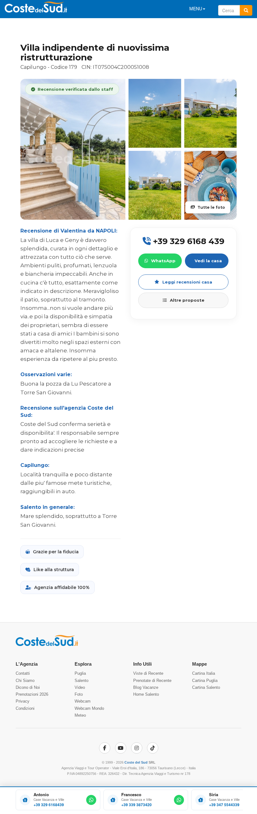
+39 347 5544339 (224, 804)
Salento (81, 680)
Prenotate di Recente (152, 680)
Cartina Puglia (205, 680)
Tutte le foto (211, 207)
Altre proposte (187, 300)
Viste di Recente (148, 673)
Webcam (83, 701)
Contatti (23, 673)
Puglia (80, 673)
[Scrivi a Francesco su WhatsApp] (179, 800)
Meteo (80, 715)
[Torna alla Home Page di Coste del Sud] (47, 644)
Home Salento (146, 694)
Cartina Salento (206, 687)
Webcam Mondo (89, 708)
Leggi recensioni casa (187, 281)
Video (80, 687)
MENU (195, 8)
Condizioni (25, 708)
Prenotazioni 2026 (32, 694)
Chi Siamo (25, 680)
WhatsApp (163, 260)
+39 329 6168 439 (187, 241)
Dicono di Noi (28, 687)
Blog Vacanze (145, 687)
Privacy (22, 701)
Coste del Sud (136, 762)
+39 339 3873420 (136, 804)
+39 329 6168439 (49, 804)
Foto (79, 694)
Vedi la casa (208, 260)
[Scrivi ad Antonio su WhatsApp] (91, 800)
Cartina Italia (203, 673)
